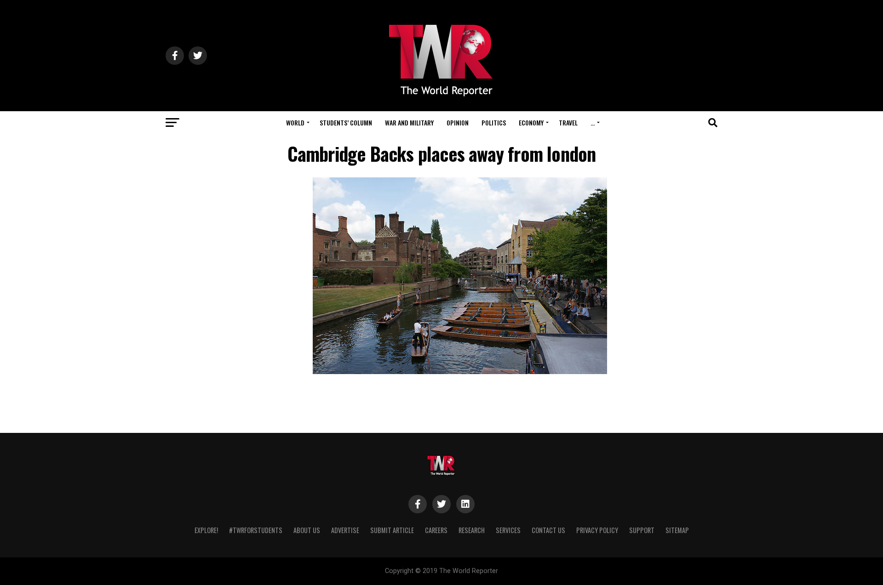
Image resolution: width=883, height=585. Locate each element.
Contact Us (548, 530)
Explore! (206, 530)
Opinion (458, 122)
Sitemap (677, 530)
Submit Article (392, 530)
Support (641, 530)
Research (472, 530)
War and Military (409, 122)
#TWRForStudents (255, 530)
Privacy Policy (597, 530)
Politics (494, 122)
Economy (531, 122)
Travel (568, 122)
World (295, 122)
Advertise (345, 530)
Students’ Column (346, 122)
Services (508, 530)
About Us (306, 530)
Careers (436, 530)
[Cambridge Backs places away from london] (460, 371)
